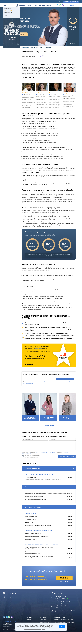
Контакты (56, 1)
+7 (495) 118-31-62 (71, 5)
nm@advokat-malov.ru (62, 606)
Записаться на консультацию (71, 1)
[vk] (4, 617)
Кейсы (60, 1)
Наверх (6, 15)
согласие (33, 626)
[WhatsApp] (60, 5)
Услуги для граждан (44, 619)
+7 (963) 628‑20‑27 (60, 598)
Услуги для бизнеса (44, 620)
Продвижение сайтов (9, 621)
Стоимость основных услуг (33, 487)
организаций (38, 348)
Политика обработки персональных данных (63, 619)
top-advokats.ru (73, 43)
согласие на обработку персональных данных (47, 381)
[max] (12, 617)
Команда (50, 1)
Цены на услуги (8, 10)
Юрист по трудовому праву (22, 47)
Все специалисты (49, 425)
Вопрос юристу (8, 12)
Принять (62, 626)
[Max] (63, 5)
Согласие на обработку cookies (60, 620)
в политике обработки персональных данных (34, 629)
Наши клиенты (7, 8)
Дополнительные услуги (33, 507)
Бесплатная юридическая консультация (38, 1)
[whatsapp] (9, 617)
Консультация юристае (32, 468)
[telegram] (57, 5)
